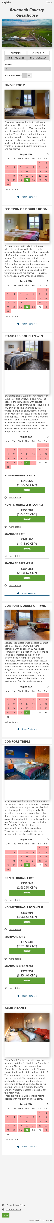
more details (15, 497)
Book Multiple (13, 75)
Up (7, 1215)
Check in (16, 53)
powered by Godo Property (40, 1220)
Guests (8, 64)
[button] (6, 33)
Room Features (29, 196)
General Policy (13, 1209)
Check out (38, 53)
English (6, 2)
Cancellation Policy (15, 1205)
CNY (48, 2)
